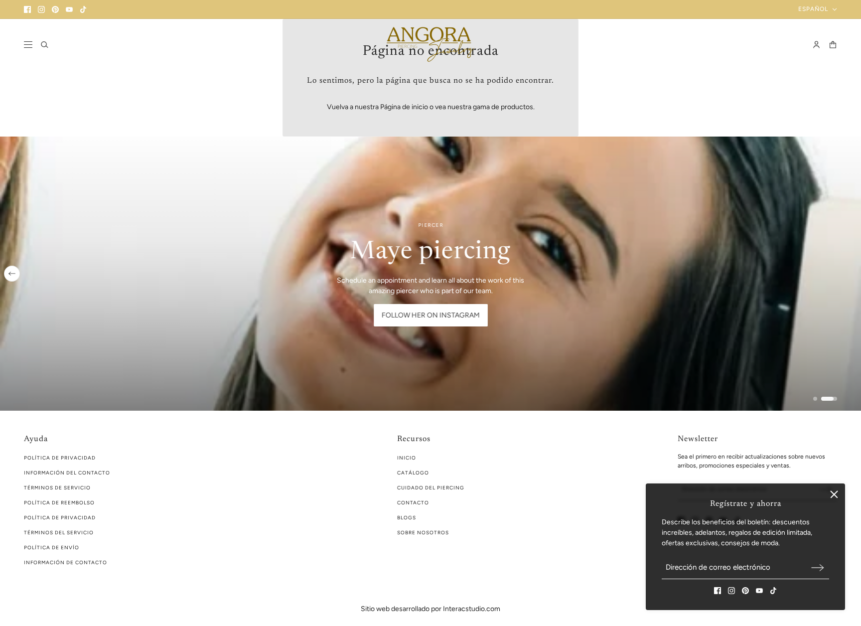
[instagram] (41, 9)
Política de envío (51, 547)
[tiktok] (83, 9)
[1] (815, 399)
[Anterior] (12, 274)
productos (517, 107)
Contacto (413, 502)
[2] (829, 399)
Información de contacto (65, 562)
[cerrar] (834, 494)
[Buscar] (44, 44)
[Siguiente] (849, 274)
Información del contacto (67, 473)
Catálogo (413, 473)
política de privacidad (60, 458)
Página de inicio (404, 107)
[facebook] (27, 9)
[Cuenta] (816, 44)
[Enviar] (817, 567)
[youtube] (69, 9)
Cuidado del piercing (430, 487)
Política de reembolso (59, 502)
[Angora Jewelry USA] (430, 44)
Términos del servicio (59, 532)
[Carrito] (833, 44)
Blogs (406, 517)
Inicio (406, 458)
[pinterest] (55, 9)
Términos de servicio (57, 487)
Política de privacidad (60, 517)
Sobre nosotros (423, 532)
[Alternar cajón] (28, 44)
